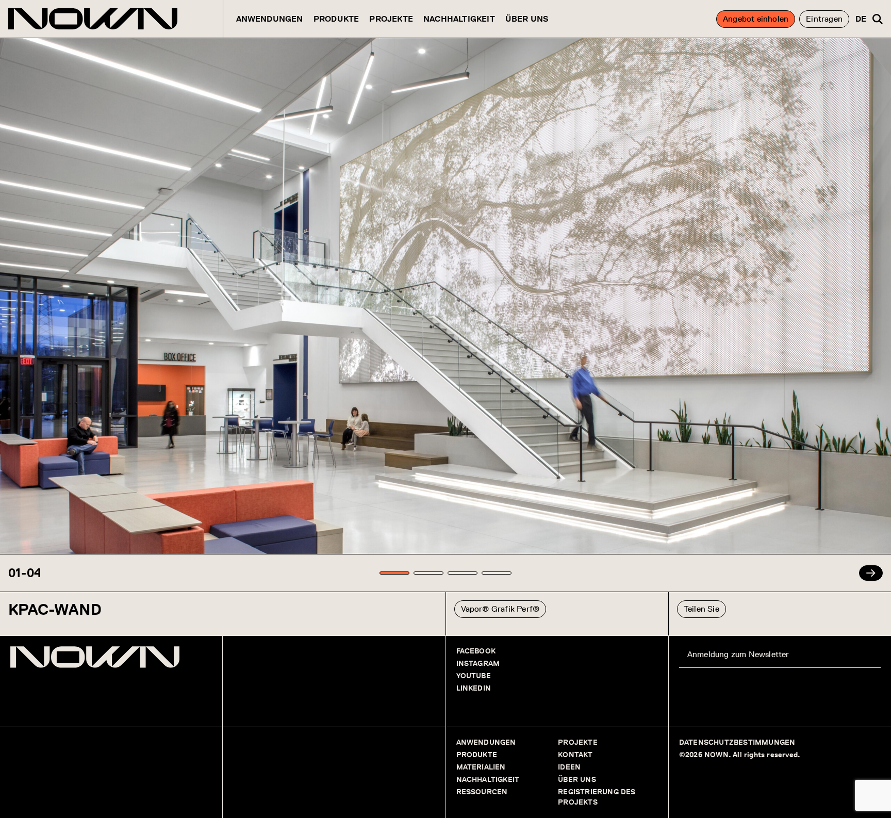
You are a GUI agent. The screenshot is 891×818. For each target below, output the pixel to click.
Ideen (569, 767)
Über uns (527, 19)
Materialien (481, 767)
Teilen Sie (701, 609)
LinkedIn (473, 688)
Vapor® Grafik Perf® (500, 609)
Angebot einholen (755, 19)
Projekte (391, 19)
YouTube (473, 676)
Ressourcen (482, 792)
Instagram (478, 663)
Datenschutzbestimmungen (737, 742)
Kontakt (575, 754)
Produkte (336, 19)
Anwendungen (269, 19)
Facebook (476, 651)
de (860, 19)
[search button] (877, 19)
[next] (871, 573)
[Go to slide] (394, 573)
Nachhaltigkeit (459, 19)
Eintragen (824, 19)
